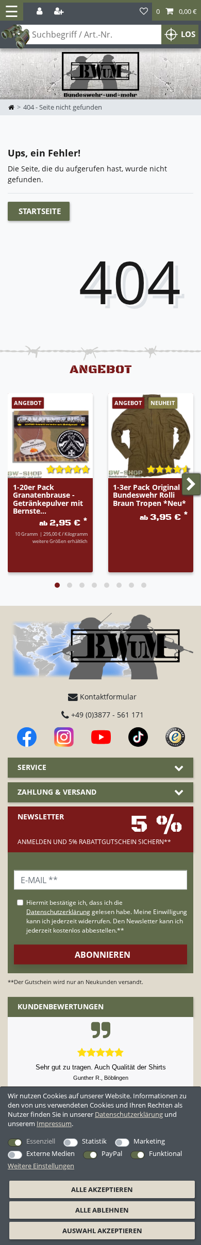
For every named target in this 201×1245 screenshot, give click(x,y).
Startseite (40, 211)
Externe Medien (50, 1153)
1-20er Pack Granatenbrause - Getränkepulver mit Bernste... (48, 499)
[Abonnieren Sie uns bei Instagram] (64, 737)
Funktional (165, 1153)
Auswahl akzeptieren (102, 1230)
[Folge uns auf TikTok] (138, 737)
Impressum (54, 1123)
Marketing (149, 1141)
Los (188, 34)
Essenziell (40, 1141)
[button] (176, 12)
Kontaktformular (107, 697)
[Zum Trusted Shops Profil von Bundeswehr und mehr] (175, 737)
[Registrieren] (60, 12)
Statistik (94, 1141)
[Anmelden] (40, 12)
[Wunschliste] (144, 12)
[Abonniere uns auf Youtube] (101, 737)
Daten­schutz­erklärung (129, 1114)
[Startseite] (100, 75)
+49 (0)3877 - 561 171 (106, 715)
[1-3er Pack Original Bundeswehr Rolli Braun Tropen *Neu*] (150, 435)
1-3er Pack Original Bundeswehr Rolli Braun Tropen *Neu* (149, 495)
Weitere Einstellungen (41, 1165)
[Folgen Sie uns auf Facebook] (27, 737)
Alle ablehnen (102, 1210)
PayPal (112, 1153)
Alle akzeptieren (102, 1189)
